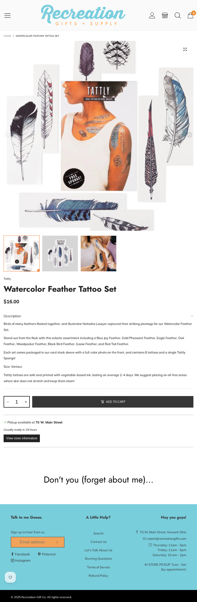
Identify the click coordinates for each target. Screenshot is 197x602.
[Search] (177, 15)
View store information (21, 438)
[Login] (152, 15)
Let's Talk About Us (98, 550)
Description (12, 316)
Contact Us (98, 542)
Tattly (7, 278)
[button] (7, 135)
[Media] (185, 49)
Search (98, 533)
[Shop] (165, 15)
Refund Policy (98, 575)
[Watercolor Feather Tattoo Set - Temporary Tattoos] (98, 136)
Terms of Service (98, 567)
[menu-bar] (10, 15)
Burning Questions (98, 558)
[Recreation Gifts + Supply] (83, 15)
